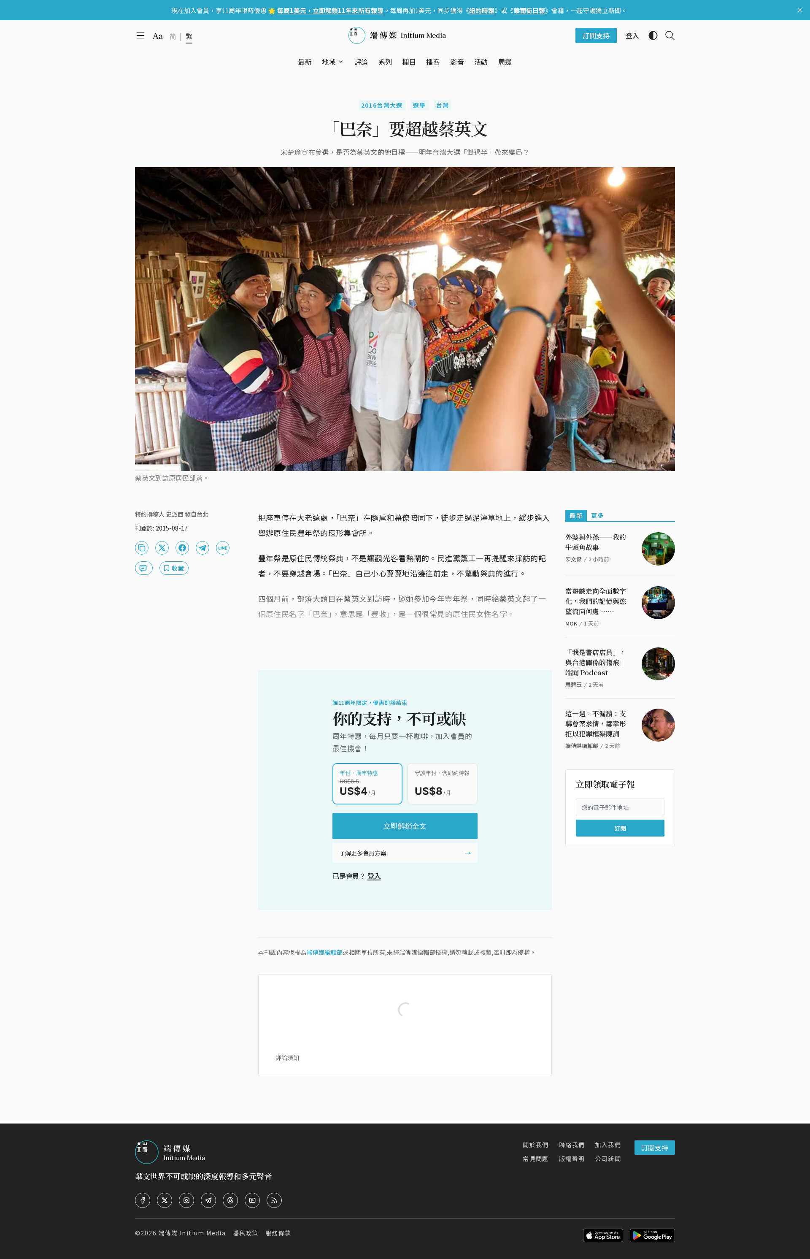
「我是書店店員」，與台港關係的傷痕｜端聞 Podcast (595, 662)
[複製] (141, 548)
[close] (800, 10)
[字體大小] (158, 36)
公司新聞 (608, 1158)
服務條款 (278, 1233)
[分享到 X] (162, 548)
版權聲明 (572, 1158)
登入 (374, 876)
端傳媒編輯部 (324, 952)
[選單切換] (341, 61)
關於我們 (536, 1144)
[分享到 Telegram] (202, 548)
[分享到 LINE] (223, 548)
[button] (329, 61)
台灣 (442, 105)
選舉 (419, 105)
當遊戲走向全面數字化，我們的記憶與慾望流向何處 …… (595, 601)
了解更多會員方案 (362, 853)
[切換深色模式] (649, 35)
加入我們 (608, 1144)
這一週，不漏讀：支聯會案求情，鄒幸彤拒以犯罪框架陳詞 (595, 724)
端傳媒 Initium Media (192, 1233)
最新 (576, 515)
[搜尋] (666, 35)
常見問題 (536, 1158)
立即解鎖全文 (405, 826)
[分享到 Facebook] (182, 548)
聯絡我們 (572, 1144)
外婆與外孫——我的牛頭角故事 (595, 542)
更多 (597, 515)
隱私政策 (245, 1233)
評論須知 (287, 1057)
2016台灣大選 (382, 105)
